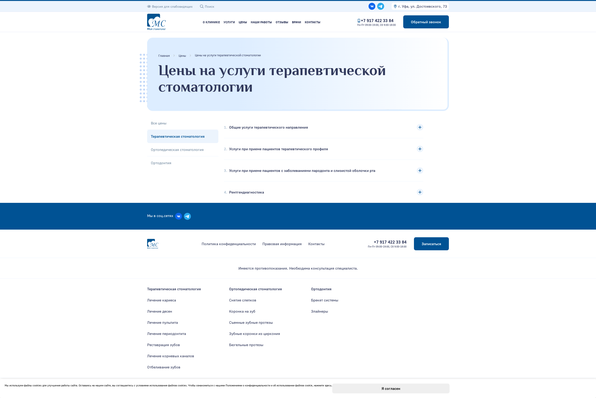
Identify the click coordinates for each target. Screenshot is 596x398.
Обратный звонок (426, 22)
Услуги (229, 22)
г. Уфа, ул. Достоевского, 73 (422, 6)
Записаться (431, 243)
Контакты (312, 22)
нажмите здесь (323, 385)
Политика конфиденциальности (229, 243)
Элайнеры (319, 311)
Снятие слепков (242, 300)
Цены (243, 22)
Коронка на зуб (242, 311)
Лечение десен (159, 311)
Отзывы (282, 22)
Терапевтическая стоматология (178, 136)
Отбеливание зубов (163, 367)
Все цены (158, 123)
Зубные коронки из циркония (254, 333)
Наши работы (261, 22)
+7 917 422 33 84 (377, 20)
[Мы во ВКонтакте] (372, 6)
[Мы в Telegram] (380, 6)
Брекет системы (324, 300)
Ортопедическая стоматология (177, 149)
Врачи (296, 22)
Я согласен (391, 388)
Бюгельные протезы (246, 344)
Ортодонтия (161, 163)
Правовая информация (282, 243)
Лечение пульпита (162, 322)
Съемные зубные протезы (251, 322)
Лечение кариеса (161, 300)
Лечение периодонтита (166, 333)
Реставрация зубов (163, 344)
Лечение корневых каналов (170, 356)
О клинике (211, 22)
